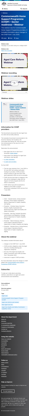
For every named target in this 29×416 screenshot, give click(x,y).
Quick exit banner (6, 348)
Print (11, 38)
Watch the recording (6, 50)
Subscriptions (5, 352)
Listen (4, 38)
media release (13, 153)
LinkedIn (3, 370)
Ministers (3, 321)
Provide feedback (8, 391)
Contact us (4, 329)
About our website (6, 339)
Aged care (4, 295)
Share (17, 38)
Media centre (4, 362)
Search (25, 9)
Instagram (4, 376)
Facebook (4, 368)
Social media (4, 350)
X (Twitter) (4, 372)
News (2, 364)
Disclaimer (4, 345)
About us (3, 319)
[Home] (14, 4)
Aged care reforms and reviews (10, 302)
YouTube (3, 374)
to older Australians (9, 159)
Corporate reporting (6, 323)
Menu (6, 9)
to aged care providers (10, 161)
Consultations (5, 366)
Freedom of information (7, 327)
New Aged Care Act (7, 304)
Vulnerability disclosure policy (9, 354)
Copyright (4, 343)
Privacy (3, 346)
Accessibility (4, 341)
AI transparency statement (8, 325)
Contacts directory (6, 331)
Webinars (5, 13)
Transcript (4, 92)
